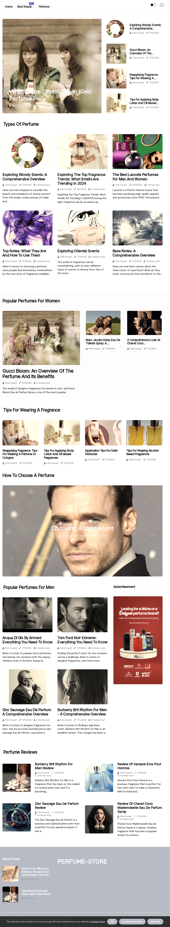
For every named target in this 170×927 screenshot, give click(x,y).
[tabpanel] (82, 530)
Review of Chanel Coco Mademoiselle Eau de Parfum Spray (139, 808)
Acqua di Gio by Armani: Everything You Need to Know (27, 640)
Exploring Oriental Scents (78, 251)
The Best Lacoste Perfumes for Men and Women (135, 176)
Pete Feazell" (11, 463)
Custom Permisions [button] (132, 921)
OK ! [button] (112, 921)
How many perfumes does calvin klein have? (36, 892)
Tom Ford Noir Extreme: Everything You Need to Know (82, 640)
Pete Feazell (17, 105)
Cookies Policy (97, 921)
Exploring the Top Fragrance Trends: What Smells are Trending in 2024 (81, 178)
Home (8, 6)
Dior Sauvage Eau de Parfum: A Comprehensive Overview (27, 712)
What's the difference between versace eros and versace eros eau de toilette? (35, 872)
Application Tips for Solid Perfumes (101, 452)
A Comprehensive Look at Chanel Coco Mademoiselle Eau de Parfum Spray (143, 345)
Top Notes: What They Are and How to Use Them (24, 253)
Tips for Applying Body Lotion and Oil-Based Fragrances (144, 103)
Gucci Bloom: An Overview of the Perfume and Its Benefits (145, 53)
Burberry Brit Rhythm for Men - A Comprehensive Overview (82, 712)
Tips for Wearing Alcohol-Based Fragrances (143, 452)
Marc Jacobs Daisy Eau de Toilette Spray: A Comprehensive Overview (103, 343)
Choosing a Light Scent (82, 528)
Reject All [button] (155, 921)
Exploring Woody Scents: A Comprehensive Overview (145, 28)
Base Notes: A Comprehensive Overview (134, 253)
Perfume (44, 6)
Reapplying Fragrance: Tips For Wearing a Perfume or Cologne (144, 78)
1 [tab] (82, 571)
